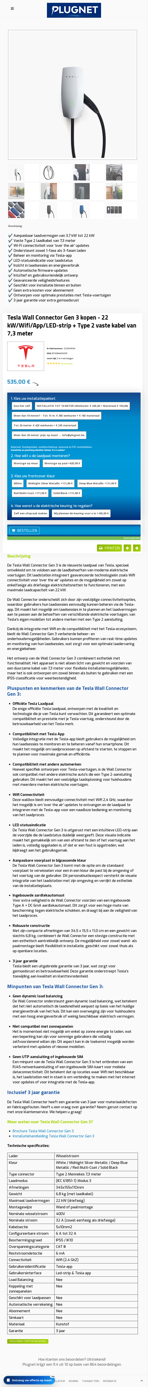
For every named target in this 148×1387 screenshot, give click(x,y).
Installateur (56, 1381)
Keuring (73, 1381)
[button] (29, 1380)
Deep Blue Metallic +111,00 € (97, 483)
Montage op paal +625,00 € (62, 463)
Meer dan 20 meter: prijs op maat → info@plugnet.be (49, 435)
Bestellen (26, 530)
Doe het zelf (22, 406)
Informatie (109, 1381)
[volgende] (137, 548)
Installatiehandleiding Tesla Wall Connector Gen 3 (53, 1136)
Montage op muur (26, 463)
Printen (112, 548)
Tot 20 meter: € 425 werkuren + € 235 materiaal (45, 425)
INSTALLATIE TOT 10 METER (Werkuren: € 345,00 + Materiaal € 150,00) (82, 406)
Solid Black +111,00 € (66, 493)
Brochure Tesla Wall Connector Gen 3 (43, 1131)
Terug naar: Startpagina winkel (28, 1341)
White (18, 483)
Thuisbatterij (90, 1381)
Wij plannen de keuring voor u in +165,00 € (81, 513)
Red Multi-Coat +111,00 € (30, 493)
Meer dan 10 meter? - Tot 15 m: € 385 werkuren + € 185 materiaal (56, 415)
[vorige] (127, 548)
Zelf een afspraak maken (30, 513)
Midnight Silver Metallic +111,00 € (50, 483)
